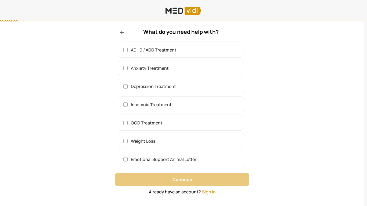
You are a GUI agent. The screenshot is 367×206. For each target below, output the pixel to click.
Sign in (209, 192)
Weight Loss (143, 141)
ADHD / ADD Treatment (154, 50)
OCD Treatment (147, 123)
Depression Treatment (153, 86)
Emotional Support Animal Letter (163, 159)
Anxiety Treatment (150, 68)
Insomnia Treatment (151, 105)
